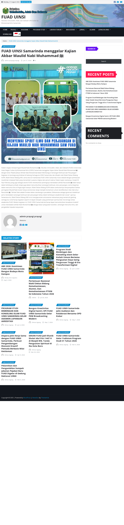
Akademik (25, 30)
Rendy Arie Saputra (11, 278)
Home (5, 30)
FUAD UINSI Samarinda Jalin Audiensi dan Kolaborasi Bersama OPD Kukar (68, 312)
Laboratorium (56, 30)
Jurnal (82, 30)
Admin (34, 297)
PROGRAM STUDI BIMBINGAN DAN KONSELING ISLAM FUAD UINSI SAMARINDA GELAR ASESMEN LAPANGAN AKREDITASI (14, 314)
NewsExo (35, 398)
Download (7, 34)
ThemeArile (45, 398)
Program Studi (39, 30)
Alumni (92, 30)
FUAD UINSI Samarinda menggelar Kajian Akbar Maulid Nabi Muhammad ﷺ (33, 41)
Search (91, 48)
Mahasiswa (70, 30)
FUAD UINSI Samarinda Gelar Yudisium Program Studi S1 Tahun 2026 (68, 338)
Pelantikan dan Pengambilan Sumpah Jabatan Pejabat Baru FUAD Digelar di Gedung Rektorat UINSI (13, 370)
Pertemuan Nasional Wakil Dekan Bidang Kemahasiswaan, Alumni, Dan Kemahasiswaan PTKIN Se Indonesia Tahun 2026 (41, 287)
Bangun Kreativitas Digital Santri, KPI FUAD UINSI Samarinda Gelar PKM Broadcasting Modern (41, 313)
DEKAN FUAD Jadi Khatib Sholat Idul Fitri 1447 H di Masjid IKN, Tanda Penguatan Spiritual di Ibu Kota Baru (41, 340)
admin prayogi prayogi (12, 60)
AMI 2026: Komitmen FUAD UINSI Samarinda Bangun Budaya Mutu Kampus (13, 270)
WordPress (27, 398)
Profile (14, 30)
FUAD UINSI (13, 17)
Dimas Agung (63, 269)
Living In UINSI (103, 30)
